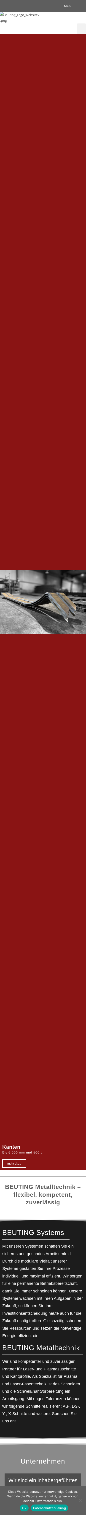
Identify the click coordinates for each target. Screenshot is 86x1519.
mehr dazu (14, 1163)
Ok (24, 1508)
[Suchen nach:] (76, 6)
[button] (81, 28)
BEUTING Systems (33, 1232)
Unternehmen (43, 1461)
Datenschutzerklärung (49, 1508)
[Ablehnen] (80, 1500)
